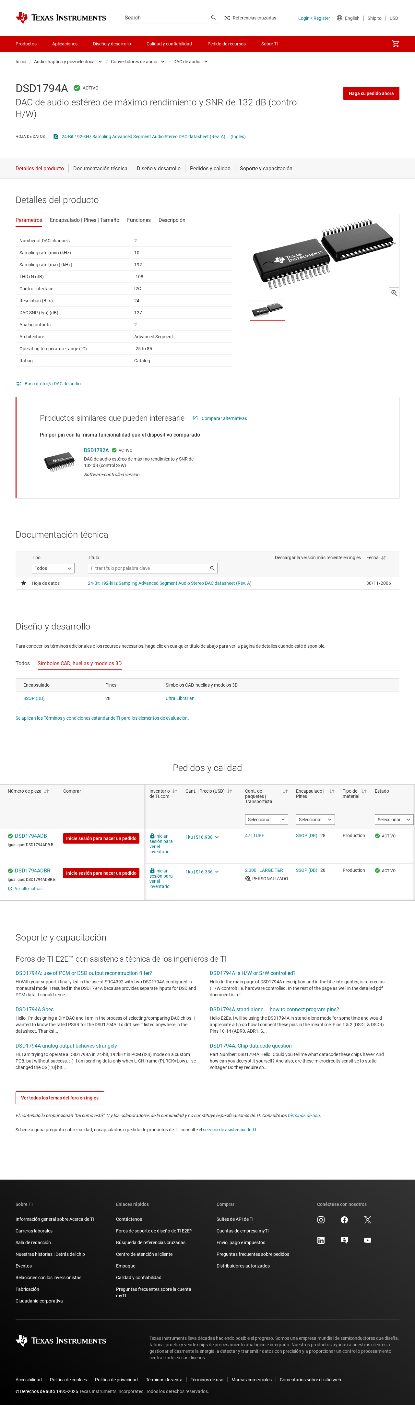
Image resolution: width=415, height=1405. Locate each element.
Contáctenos (129, 1219)
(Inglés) (238, 136)
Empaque (125, 1265)
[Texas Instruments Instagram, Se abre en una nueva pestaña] (321, 1222)
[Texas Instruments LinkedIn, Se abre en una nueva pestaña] (321, 1242)
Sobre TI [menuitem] (269, 43)
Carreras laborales (34, 1230)
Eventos (24, 1265)
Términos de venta (164, 1379)
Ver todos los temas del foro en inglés (60, 1097)
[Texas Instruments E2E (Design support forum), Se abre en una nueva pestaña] (344, 1242)
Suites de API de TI (235, 1219)
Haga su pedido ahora (371, 93)
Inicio (21, 61)
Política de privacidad (116, 1379)
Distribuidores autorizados (243, 1265)
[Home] (61, 18)
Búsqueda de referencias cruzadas (150, 1242)
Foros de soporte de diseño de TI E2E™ (154, 1230)
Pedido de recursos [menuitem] (227, 43)
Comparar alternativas (224, 418)
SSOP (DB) (34, 698)
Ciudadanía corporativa (39, 1300)
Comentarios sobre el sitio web (310, 1379)
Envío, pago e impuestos (241, 1242)
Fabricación (27, 1289)
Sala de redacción (33, 1242)
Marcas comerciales (251, 1379)
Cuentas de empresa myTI (243, 1230)
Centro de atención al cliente (144, 1254)
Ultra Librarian (180, 698)
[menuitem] (395, 44)
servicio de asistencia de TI (229, 1129)
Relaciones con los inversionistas (48, 1277)
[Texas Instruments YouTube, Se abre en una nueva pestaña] (368, 1242)
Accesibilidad (29, 1379)
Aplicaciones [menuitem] (64, 43)
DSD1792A (96, 450)
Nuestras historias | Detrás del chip (50, 1254)
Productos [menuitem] (26, 43)
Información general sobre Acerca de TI (55, 1219)
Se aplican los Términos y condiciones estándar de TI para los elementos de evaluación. (102, 718)
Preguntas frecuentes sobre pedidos (253, 1254)
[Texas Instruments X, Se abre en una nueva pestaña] (368, 1222)
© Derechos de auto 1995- (47, 1391)
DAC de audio (186, 61)
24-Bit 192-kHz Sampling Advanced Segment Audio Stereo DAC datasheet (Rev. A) (143, 136)
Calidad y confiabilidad (138, 1277)
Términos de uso (207, 1379)
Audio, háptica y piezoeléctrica (64, 61)
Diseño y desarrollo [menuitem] (112, 43)
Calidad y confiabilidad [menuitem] (169, 43)
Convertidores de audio (134, 61)
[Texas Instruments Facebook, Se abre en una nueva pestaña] (344, 1222)
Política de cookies (68, 1379)
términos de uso (304, 1115)
